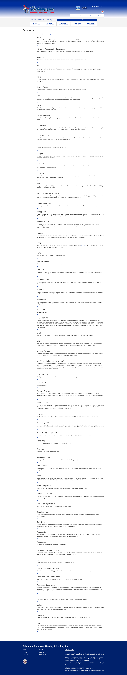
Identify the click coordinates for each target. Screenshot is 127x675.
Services (85, 16)
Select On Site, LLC (80, 667)
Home (72, 16)
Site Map (25, 657)
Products (79, 16)
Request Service (88, 20)
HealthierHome (78, 24)
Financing (92, 16)
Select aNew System (36, 24)
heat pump (84, 245)
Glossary (41, 657)
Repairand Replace (50, 24)
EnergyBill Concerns (63, 24)
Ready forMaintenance (91, 24)
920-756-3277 (69, 650)
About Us (100, 16)
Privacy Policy (42, 654)
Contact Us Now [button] (67, 20)
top (37, 45)
